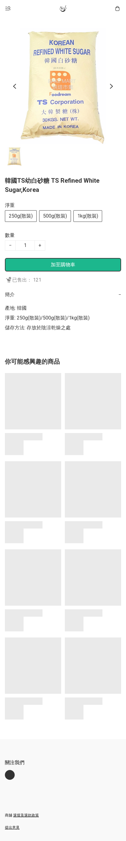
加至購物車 (63, 264)
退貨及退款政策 (26, 815)
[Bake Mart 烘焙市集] (63, 8)
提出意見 (12, 827)
